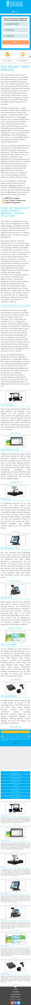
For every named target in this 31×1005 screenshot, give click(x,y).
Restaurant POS (15, 782)
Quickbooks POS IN (15, 482)
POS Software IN (15, 679)
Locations (15, 992)
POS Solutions (15, 994)
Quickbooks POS (15, 779)
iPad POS (15, 785)
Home (15, 989)
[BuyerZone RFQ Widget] (15, 32)
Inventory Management (15, 797)
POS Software (15, 788)
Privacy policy (15, 997)
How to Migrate (15, 794)
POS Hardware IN (15, 727)
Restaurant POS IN (15, 581)
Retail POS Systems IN (15, 628)
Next (30, 57)
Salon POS (15, 731)
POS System (15, 772)
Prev (2, 736)
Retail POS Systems (15, 775)
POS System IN (15, 433)
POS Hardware (15, 791)
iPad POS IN (15, 531)
